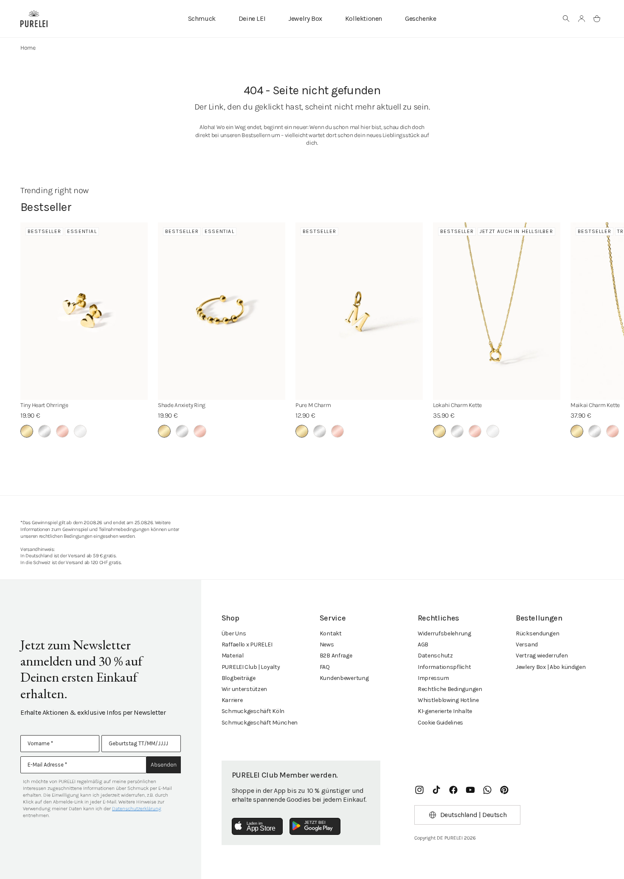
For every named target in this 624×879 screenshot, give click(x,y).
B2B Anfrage (336, 655)
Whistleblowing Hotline (448, 700)
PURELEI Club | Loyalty (251, 667)
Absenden (164, 764)
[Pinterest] (504, 790)
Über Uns (234, 633)
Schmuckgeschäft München (260, 722)
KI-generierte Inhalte (445, 711)
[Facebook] (453, 790)
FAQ (325, 667)
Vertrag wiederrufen (542, 655)
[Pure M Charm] (359, 311)
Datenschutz (435, 655)
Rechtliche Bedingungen (450, 689)
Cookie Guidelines (440, 722)
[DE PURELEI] (34, 18)
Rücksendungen (537, 633)
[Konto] (581, 18)
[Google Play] (315, 826)
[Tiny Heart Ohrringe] (84, 311)
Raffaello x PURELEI (247, 644)
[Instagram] (419, 790)
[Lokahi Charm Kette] (496, 311)
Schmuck (202, 18)
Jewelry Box (305, 18)
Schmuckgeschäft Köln (253, 711)
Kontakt (331, 633)
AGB (423, 644)
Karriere (232, 700)
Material (233, 655)
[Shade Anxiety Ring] (221, 311)
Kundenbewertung (344, 678)
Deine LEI (252, 18)
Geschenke (420, 18)
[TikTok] (436, 790)
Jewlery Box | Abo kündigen (551, 667)
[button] (566, 18)
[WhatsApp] (487, 790)
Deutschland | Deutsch (473, 815)
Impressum (433, 678)
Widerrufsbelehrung (444, 633)
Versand (527, 644)
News (327, 644)
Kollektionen (363, 18)
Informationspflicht (444, 667)
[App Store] (257, 826)
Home (28, 47)
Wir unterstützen (244, 689)
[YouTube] (470, 790)
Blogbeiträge (239, 678)
